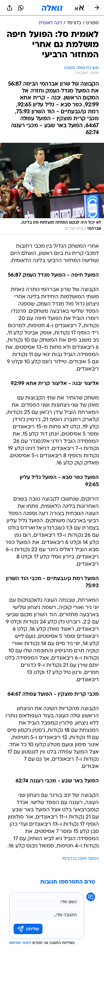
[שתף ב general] (9, 8)
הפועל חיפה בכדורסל (80, 859)
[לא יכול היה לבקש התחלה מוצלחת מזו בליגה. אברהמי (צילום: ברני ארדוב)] (52, 188)
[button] (79, 7)
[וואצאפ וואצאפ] (21, 8)
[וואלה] (52, 8)
